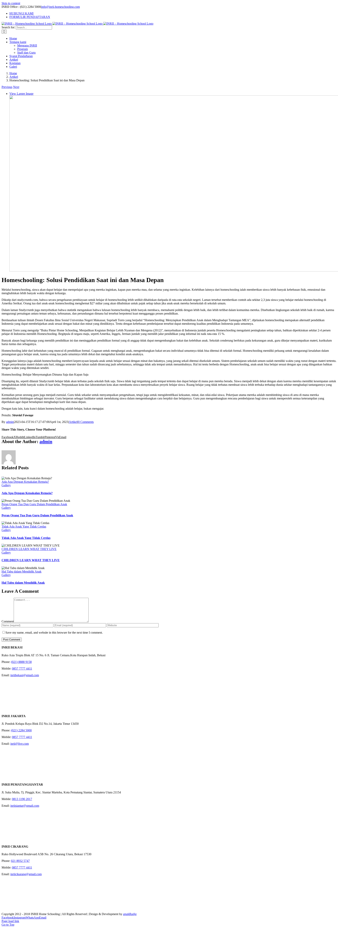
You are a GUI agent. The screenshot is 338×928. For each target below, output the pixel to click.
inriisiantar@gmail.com (24, 805)
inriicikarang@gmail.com (26, 874)
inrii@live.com (19, 743)
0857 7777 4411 (22, 668)
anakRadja (130, 914)
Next (16, 87)
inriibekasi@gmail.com (24, 675)
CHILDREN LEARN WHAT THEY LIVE (29, 549)
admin (10, 422)
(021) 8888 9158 (21, 662)
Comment (8, 621)
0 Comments (86, 422)
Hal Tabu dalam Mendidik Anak (21, 571)
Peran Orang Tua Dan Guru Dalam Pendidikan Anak (34, 504)
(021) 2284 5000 (21, 730)
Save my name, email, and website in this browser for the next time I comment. (54, 632)
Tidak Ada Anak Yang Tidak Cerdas (24, 526)
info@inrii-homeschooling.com (60, 6)
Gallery (6, 485)
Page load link (10, 921)
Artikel (73, 422)
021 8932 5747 (20, 860)
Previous (7, 87)
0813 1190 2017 (22, 799)
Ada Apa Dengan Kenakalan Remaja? (25, 481)
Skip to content (11, 3)
